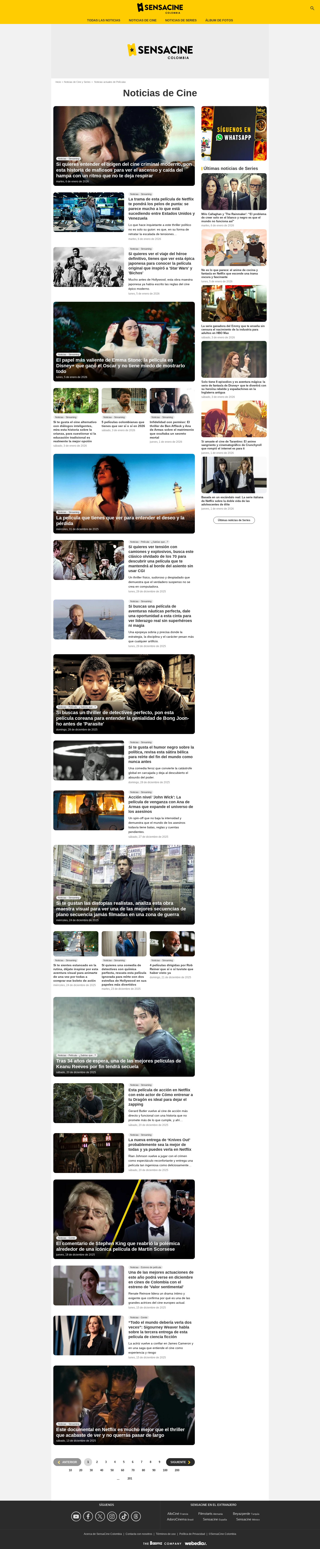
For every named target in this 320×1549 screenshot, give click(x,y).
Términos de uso (166, 1533)
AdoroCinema (177, 1519)
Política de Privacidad (192, 1533)
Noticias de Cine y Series (77, 82)
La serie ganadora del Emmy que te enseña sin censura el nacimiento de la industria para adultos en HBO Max (233, 329)
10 (70, 1470)
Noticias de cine (143, 20)
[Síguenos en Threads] (136, 1516)
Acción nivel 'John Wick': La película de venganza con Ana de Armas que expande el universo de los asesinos (160, 804)
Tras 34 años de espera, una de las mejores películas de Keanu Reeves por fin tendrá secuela (118, 1063)
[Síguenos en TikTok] (124, 1516)
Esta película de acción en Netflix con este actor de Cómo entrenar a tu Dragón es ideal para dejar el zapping (160, 1097)
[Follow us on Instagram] (112, 1516)
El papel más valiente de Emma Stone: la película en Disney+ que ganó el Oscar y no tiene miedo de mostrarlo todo (120, 365)
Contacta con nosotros (139, 1533)
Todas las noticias (103, 20)
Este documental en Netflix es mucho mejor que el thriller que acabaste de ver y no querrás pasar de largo (120, 1432)
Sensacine (210, 1519)
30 (91, 1470)
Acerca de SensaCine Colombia (103, 1533)
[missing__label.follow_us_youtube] (76, 1516)
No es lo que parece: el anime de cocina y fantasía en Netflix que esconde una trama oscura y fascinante (229, 273)
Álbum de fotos (219, 20)
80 (143, 1470)
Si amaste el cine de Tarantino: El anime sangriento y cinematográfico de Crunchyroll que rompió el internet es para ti (231, 445)
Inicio (58, 82)
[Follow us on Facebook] (88, 1516)
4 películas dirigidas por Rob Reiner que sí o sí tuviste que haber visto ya (171, 968)
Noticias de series (181, 20)
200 (177, 1470)
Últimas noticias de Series (234, 520)
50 (112, 1470)
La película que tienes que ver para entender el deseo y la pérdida (120, 520)
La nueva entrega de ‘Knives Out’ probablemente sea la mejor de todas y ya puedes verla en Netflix (159, 1145)
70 (133, 1470)
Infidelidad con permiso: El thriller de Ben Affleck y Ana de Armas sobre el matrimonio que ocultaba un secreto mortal (172, 429)
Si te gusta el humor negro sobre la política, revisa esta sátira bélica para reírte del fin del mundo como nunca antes (161, 754)
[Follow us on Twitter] (100, 1516)
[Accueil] (160, 8)
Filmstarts (205, 1513)
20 (80, 1470)
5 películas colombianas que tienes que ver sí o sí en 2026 (123, 424)
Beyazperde (241, 1513)
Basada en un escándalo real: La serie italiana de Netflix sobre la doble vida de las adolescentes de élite (232, 501)
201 (130, 1478)
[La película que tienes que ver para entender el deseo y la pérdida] (124, 494)
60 (122, 1470)
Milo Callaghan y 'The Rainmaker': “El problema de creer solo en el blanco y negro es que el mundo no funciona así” (233, 217)
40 (101, 1470)
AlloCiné (173, 1513)
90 (153, 1470)
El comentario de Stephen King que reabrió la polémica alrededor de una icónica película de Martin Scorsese (118, 1246)
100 (165, 1470)
